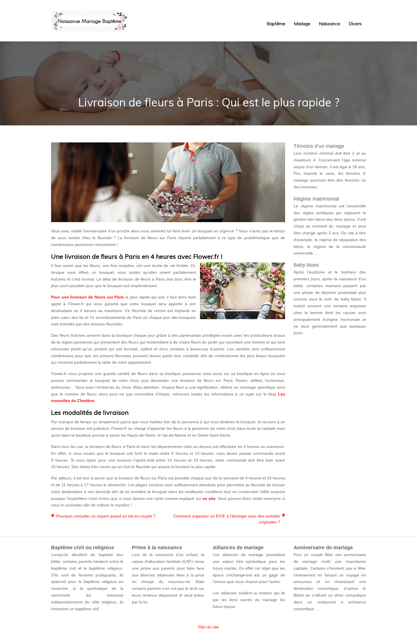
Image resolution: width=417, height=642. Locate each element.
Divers (355, 23)
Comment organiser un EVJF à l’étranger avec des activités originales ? (226, 519)
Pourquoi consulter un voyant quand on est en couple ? (105, 516)
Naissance (329, 23)
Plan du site (208, 627)
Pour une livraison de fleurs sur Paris (87, 297)
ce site (209, 498)
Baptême (276, 23)
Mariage (302, 23)
